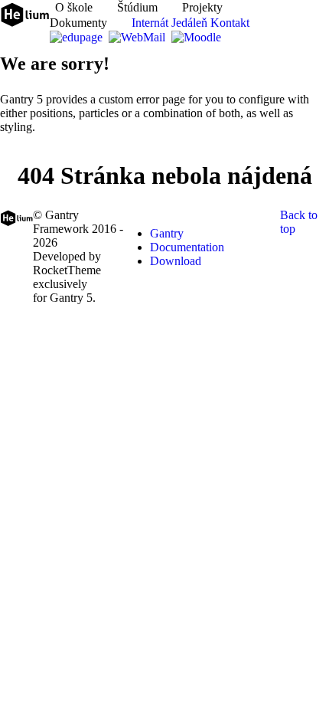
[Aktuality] (51, 7)
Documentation (187, 247)
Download (175, 260)
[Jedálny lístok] (228, 37)
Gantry (167, 233)
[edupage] (78, 37)
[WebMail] (138, 37)
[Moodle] (197, 37)
